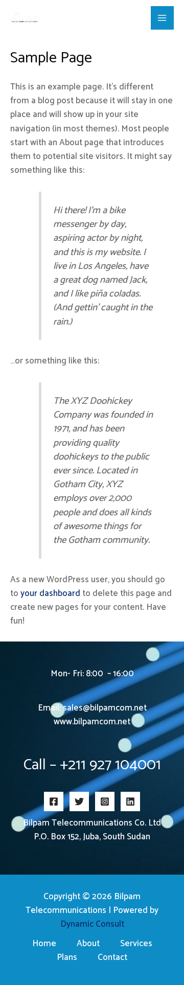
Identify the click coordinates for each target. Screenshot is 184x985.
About (88, 944)
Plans (67, 958)
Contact (112, 958)
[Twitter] (79, 801)
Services (136, 944)
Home (44, 944)
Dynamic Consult (92, 924)
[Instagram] (104, 801)
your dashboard (50, 593)
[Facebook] (53, 801)
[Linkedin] (130, 801)
